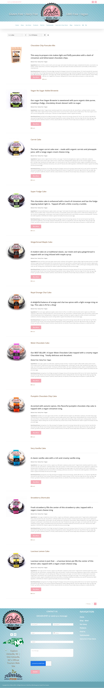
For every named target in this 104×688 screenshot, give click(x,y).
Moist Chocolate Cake (40, 343)
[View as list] (48, 35)
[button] (86, 25)
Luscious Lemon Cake (40, 551)
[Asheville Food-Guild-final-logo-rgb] (13, 670)
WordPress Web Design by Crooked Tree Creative (38, 685)
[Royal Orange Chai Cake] (16, 302)
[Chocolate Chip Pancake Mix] (16, 55)
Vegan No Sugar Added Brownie (44, 90)
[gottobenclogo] (13, 638)
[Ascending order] (25, 35)
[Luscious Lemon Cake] (16, 561)
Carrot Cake (36, 139)
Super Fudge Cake (38, 191)
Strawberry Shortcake (40, 497)
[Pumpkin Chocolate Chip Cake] (16, 406)
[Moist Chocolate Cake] (16, 352)
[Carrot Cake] (16, 149)
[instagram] (15, 634)
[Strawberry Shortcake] (16, 507)
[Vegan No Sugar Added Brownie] (16, 100)
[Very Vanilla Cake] (16, 458)
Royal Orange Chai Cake (41, 292)
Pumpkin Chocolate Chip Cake (44, 396)
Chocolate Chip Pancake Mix (43, 45)
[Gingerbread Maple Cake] (16, 252)
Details (45, 79)
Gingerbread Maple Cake (41, 242)
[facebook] (11, 634)
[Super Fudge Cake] (16, 201)
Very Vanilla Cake (38, 448)
